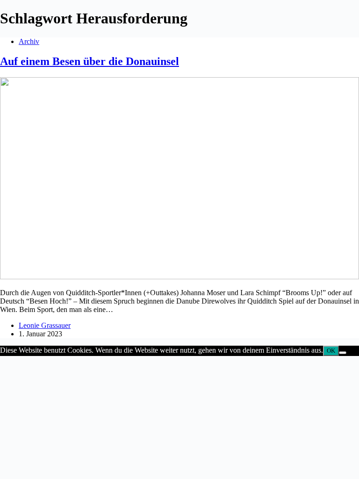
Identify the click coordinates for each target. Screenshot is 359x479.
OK (331, 350)
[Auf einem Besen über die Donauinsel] (179, 277)
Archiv (29, 41)
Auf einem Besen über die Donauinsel (89, 61)
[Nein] (342, 352)
